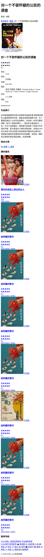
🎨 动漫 (28, 544)
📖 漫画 (15, 549)
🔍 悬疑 (11, 147)
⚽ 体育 (22, 547)
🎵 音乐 (15, 547)
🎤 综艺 (8, 547)
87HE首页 (5, 544)
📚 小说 (35, 544)
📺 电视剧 (21, 544)
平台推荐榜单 (27, 541)
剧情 (11, 21)
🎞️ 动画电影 (23, 549)
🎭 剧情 (4, 147)
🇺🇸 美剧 (37, 547)
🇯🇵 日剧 (8, 549)
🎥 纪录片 (29, 547)
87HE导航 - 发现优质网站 (11, 541)
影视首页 (4, 21)
